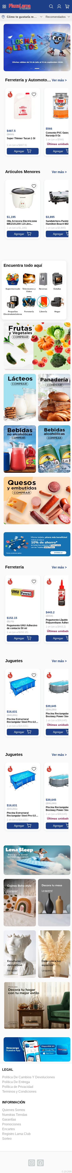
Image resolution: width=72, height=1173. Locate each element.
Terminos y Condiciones (19, 1091)
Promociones (11, 1124)
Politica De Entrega (16, 1082)
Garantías (9, 1119)
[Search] (51, 6)
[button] (20, 7)
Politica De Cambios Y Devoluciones (28, 1077)
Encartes (8, 1129)
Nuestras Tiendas (14, 1114)
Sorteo (7, 1138)
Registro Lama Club (16, 1134)
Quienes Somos (13, 1110)
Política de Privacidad (17, 1086)
